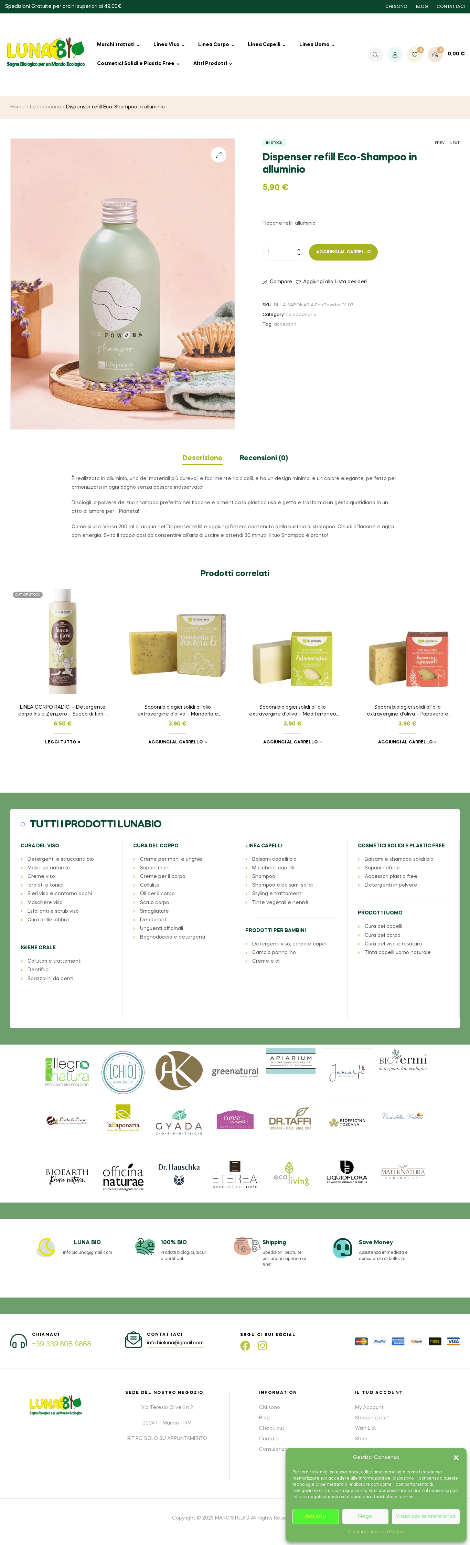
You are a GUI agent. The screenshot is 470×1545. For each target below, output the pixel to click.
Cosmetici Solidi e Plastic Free (135, 63)
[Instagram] (262, 1346)
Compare (281, 281)
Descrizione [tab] (202, 458)
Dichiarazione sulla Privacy (376, 1532)
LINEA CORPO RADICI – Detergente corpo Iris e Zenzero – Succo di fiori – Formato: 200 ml (62, 711)
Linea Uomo (314, 44)
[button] (456, 1457)
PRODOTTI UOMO (380, 913)
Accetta (315, 1516)
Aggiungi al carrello (343, 252)
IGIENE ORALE (38, 947)
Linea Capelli (264, 44)
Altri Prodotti (210, 63)
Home (17, 107)
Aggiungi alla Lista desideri (335, 281)
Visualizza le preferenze (426, 1516)
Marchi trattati (116, 44)
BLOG (422, 7)
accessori (285, 324)
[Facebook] (245, 1346)
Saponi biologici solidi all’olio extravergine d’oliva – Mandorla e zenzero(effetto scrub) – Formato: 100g (177, 711)
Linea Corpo (213, 44)
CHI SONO (396, 7)
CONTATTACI (451, 7)
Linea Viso (166, 44)
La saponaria (45, 107)
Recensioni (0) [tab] (264, 458)
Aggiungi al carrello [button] (175, 742)
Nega (365, 1516)
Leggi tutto (60, 742)
